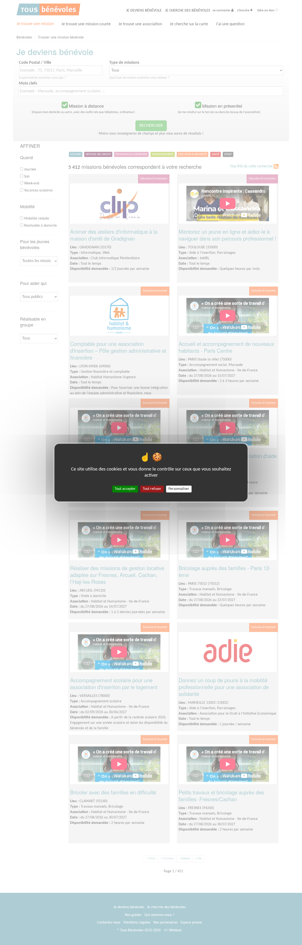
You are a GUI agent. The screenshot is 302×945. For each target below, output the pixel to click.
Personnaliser (178, 489)
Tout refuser (152, 489)
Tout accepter (125, 489)
